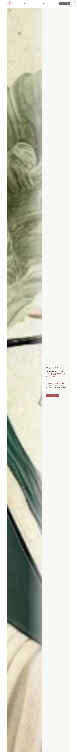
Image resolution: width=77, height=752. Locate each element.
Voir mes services (52, 395)
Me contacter (51, 400)
